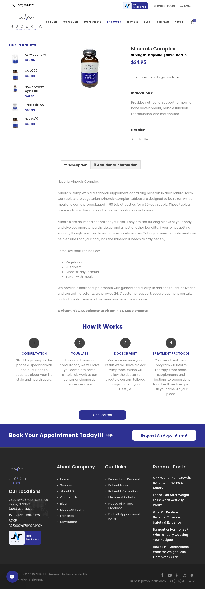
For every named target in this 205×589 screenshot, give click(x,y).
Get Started (102, 415)
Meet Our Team (72, 509)
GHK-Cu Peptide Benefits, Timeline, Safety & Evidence (167, 517)
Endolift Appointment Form (124, 516)
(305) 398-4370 (20, 509)
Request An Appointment (164, 435)
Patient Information (123, 491)
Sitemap (38, 580)
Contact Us (68, 497)
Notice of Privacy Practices (120, 505)
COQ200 (31, 71)
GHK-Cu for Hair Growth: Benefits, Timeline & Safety (172, 483)
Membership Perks (121, 497)
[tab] (76, 164)
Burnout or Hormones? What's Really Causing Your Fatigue (170, 534)
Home (64, 479)
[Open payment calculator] (12, 577)
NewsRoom (68, 522)
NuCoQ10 (31, 119)
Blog (63, 503)
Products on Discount (124, 479)
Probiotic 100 (34, 105)
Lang (187, 6)
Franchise (67, 516)
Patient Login (166, 6)
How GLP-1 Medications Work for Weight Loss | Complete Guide (171, 552)
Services (66, 485)
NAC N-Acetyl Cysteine (35, 89)
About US (67, 491)
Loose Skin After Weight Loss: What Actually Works (171, 500)
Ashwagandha (35, 55)
